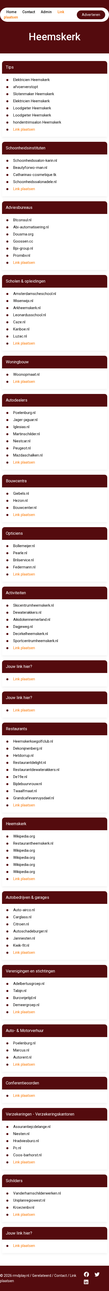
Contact (28, 12)
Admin (46, 12)
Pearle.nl (20, 553)
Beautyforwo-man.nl (30, 167)
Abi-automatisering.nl (31, 227)
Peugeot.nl (22, 448)
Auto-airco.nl (24, 910)
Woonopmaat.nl (26, 374)
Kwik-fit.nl (21, 945)
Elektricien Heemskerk (31, 79)
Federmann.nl (24, 567)
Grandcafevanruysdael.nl (33, 798)
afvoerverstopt (25, 87)
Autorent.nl (22, 1057)
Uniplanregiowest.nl (29, 1200)
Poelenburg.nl (24, 412)
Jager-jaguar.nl (25, 420)
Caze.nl (19, 322)
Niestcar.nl (21, 441)
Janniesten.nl (24, 938)
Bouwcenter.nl (25, 507)
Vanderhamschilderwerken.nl (37, 1193)
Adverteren (91, 15)
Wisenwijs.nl (23, 301)
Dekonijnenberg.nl (27, 748)
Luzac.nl (20, 336)
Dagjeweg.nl (23, 626)
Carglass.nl (22, 917)
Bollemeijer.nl (24, 546)
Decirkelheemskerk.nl (30, 633)
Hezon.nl (20, 500)
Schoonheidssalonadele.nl (35, 182)
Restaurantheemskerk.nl (33, 843)
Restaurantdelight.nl (29, 762)
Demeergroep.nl (26, 1005)
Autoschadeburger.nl (30, 931)
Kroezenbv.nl (23, 1207)
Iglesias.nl (21, 427)
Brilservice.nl (23, 560)
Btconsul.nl (22, 220)
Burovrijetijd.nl (24, 998)
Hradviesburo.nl (26, 1141)
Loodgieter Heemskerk (32, 108)
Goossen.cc (23, 241)
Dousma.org (23, 234)
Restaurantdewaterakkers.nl (36, 769)
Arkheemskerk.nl (27, 308)
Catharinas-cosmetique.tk (34, 174)
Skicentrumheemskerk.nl (33, 605)
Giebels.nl (21, 493)
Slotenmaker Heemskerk (33, 94)
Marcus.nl (21, 1050)
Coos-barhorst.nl (27, 1155)
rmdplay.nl (21, 1276)
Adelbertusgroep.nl (28, 983)
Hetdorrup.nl (23, 755)
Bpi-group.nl (23, 248)
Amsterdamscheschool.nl (34, 293)
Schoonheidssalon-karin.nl (35, 160)
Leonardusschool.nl (29, 315)
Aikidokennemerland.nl (31, 619)
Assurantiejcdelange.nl (31, 1126)
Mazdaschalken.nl (28, 455)
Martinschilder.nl (26, 434)
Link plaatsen (24, 129)
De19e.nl (20, 776)
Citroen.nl (21, 924)
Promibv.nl (21, 255)
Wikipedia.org (24, 836)
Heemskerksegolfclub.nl (33, 741)
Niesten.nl (21, 1133)
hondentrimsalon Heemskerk (37, 122)
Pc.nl (17, 1148)
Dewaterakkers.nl (27, 612)
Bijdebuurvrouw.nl (27, 784)
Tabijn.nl (19, 990)
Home (11, 12)
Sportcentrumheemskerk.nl (35, 641)
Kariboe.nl (21, 329)
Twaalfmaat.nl (25, 791)
